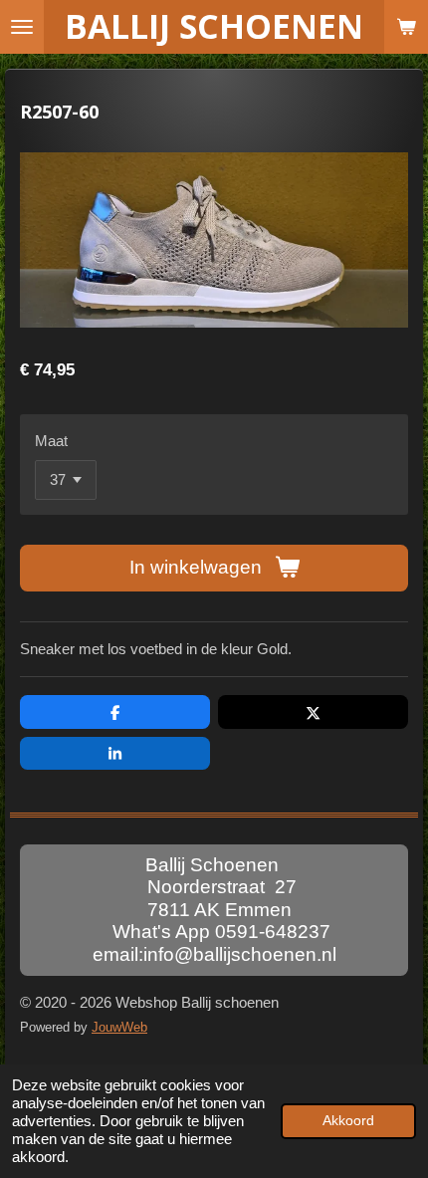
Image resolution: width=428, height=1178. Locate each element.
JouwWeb (119, 1028)
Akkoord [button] (348, 1120)
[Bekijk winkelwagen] (406, 27)
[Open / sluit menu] (22, 27)
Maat (51, 440)
